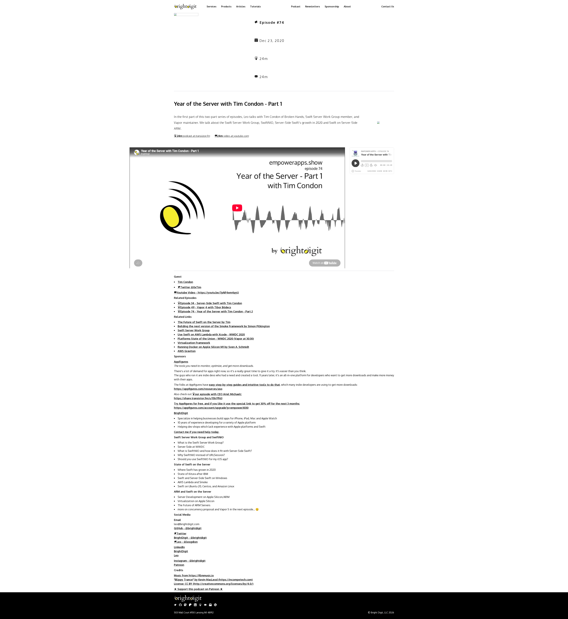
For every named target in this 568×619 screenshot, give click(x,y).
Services (211, 6)
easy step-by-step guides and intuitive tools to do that (244, 384)
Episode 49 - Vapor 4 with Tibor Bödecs (205, 307)
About (347, 6)
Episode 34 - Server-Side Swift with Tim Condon (211, 303)
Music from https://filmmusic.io (194, 575)
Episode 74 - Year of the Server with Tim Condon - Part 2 (216, 311)
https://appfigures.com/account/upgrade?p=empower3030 (211, 407)
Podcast (295, 6)
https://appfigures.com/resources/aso (198, 388)
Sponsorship (332, 6)
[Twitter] (175, 605)
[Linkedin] (195, 605)
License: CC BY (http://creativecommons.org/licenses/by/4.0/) (213, 583)
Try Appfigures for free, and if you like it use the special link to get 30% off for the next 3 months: (237, 403)
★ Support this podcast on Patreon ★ (198, 589)
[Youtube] (205, 605)
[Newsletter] (210, 605)
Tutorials (255, 6)
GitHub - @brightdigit (187, 528)
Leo (176, 555)
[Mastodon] (185, 605)
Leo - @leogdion (187, 541)
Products (226, 6)
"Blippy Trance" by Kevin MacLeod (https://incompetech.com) (213, 579)
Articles (240, 6)
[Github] (180, 605)
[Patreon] (190, 605)
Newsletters (312, 6)
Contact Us (387, 6)
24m (233, 135)
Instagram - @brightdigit (189, 560)
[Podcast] (200, 605)
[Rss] (215, 605)
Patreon (179, 564)
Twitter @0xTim (190, 287)
